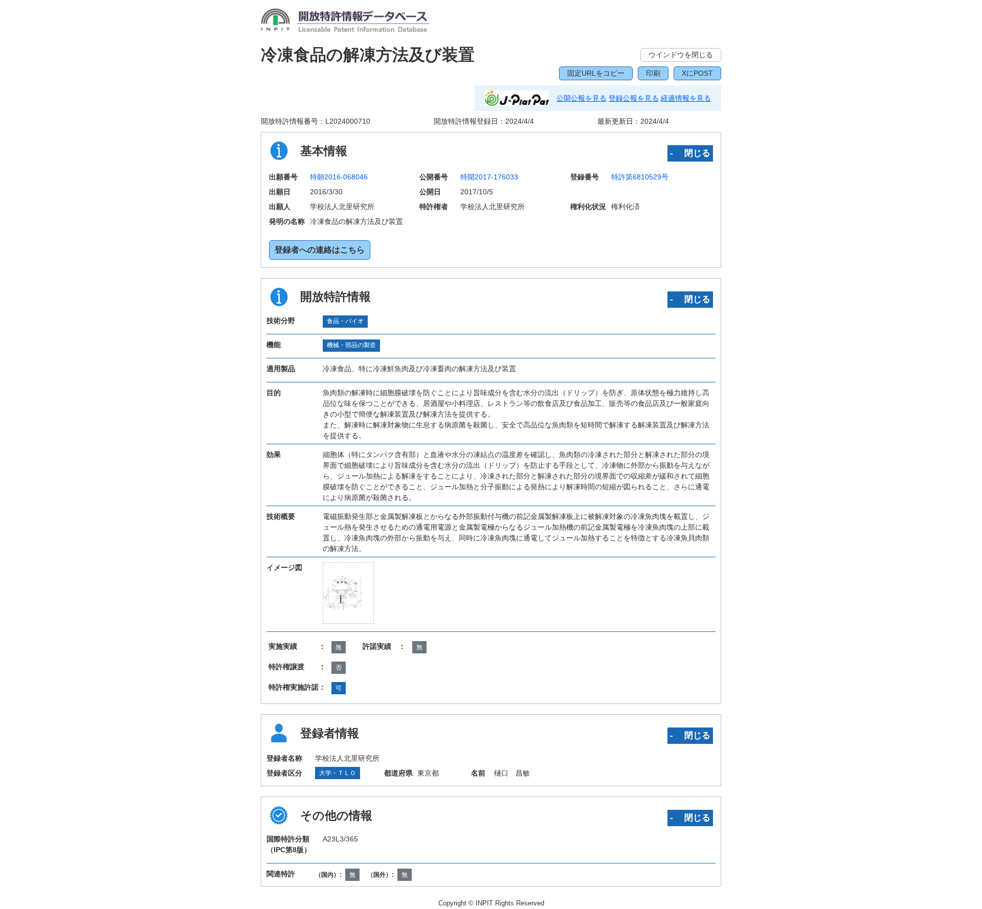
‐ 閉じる (690, 153)
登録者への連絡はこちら (320, 249)
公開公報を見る (581, 98)
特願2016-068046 (339, 177)
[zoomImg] (348, 593)
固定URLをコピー (595, 73)
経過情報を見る (686, 98)
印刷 (653, 73)
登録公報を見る (634, 98)
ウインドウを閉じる (681, 55)
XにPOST (697, 73)
